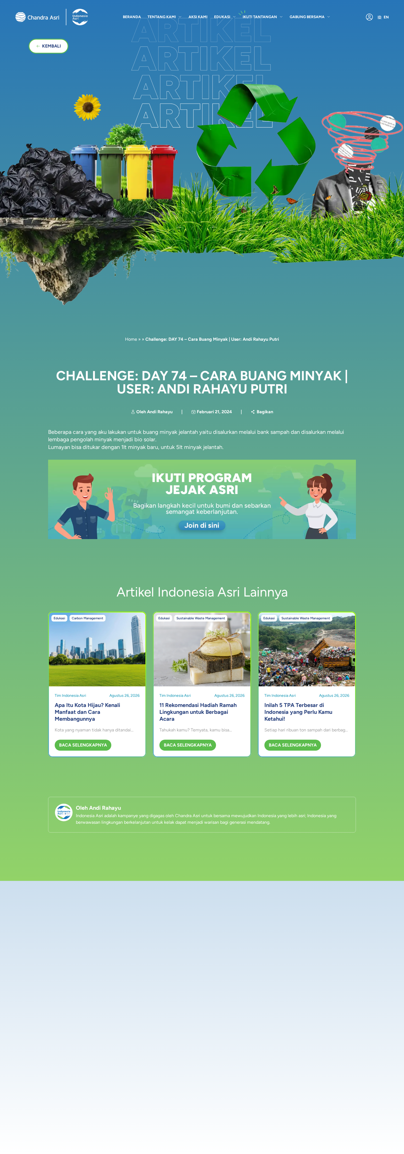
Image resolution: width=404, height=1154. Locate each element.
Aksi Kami (198, 17)
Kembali (51, 46)
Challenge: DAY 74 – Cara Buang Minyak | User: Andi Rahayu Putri (202, 382)
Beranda (132, 17)
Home (131, 339)
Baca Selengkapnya (83, 745)
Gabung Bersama (307, 17)
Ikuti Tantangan (260, 17)
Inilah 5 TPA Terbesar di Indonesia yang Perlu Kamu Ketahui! (298, 712)
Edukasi (222, 17)
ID (379, 17)
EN (386, 17)
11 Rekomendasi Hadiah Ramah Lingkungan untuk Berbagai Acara (198, 712)
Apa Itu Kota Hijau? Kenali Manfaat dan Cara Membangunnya (87, 712)
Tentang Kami (162, 17)
